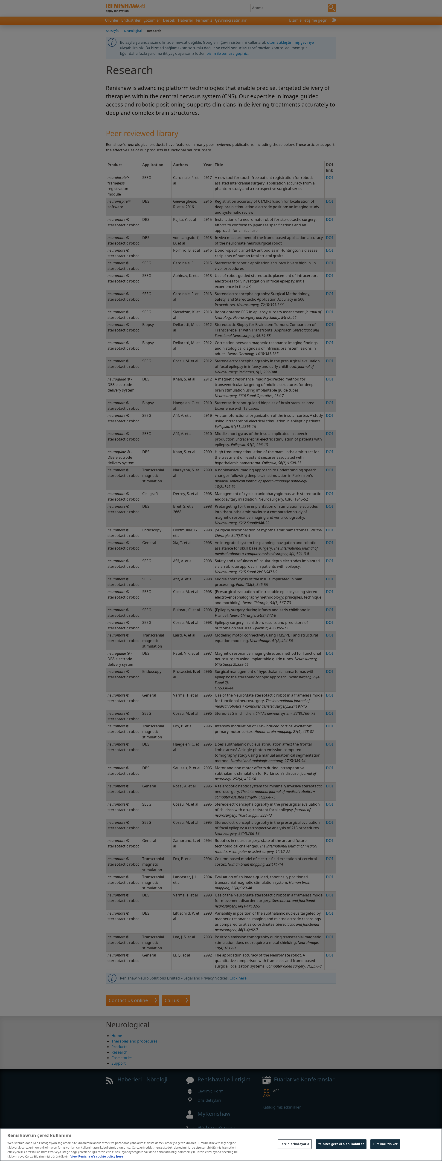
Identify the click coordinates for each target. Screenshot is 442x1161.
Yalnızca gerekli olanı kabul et (341, 1144)
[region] (221, 1144)
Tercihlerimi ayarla (294, 1144)
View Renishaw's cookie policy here (96, 1156)
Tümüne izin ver (385, 1144)
